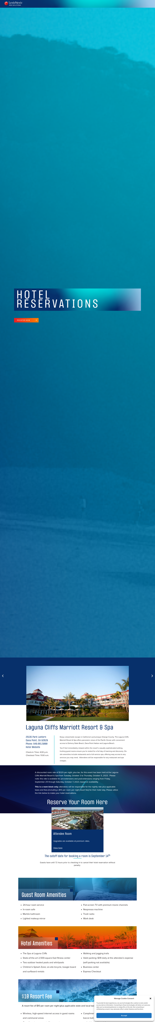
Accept (124, 1015)
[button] (150, 998)
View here (57, 848)
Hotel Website (33, 747)
